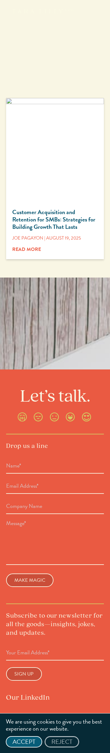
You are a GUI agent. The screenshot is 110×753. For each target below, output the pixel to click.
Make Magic (29, 580)
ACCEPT (24, 741)
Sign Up (24, 674)
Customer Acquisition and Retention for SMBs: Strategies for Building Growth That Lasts (53, 219)
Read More (26, 249)
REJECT (61, 741)
